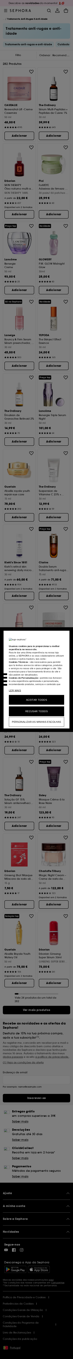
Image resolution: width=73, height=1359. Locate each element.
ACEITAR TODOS (36, 699)
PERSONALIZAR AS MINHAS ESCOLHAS (36, 721)
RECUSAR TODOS (36, 711)
